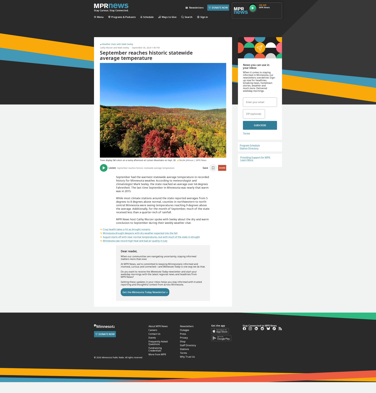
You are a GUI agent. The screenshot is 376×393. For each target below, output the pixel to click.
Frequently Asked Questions (158, 343)
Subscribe (260, 125)
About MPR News (158, 326)
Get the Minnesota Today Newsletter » (145, 292)
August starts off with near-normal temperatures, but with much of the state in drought (151, 237)
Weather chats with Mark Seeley (117, 44)
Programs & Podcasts (123, 17)
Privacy (184, 337)
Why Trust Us (187, 356)
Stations (184, 349)
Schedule (148, 17)
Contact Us (154, 333)
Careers (152, 330)
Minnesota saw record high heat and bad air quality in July (135, 240)
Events (152, 337)
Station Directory (249, 148)
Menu (100, 17)
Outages (184, 330)
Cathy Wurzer (106, 47)
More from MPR (157, 354)
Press (183, 333)
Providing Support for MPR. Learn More (255, 159)
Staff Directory (188, 345)
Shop (183, 341)
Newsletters (187, 326)
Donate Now (218, 7)
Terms (246, 133)
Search (188, 17)
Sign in (204, 17)
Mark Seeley (123, 47)
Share (222, 167)
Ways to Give (169, 17)
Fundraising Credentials (155, 349)
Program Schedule (250, 145)
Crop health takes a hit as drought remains (126, 229)
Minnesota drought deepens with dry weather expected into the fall (140, 233)
